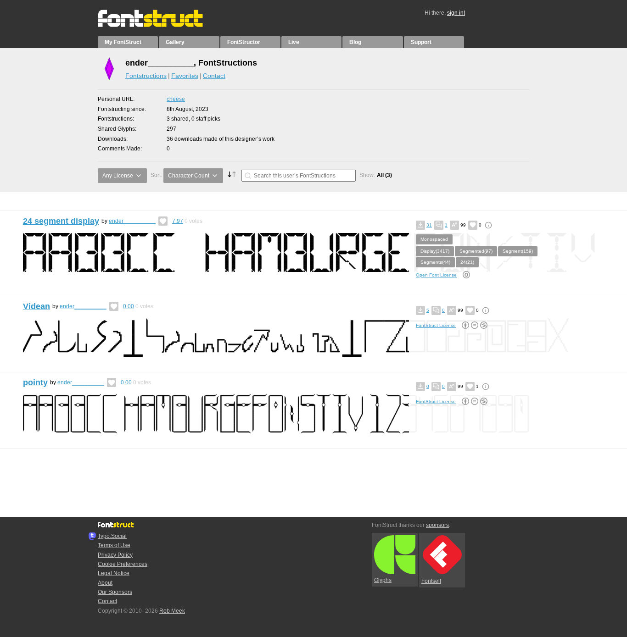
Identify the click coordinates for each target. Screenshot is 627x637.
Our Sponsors (115, 592)
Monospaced (434, 239)
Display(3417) (434, 251)
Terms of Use (114, 545)
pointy (35, 382)
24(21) (467, 262)
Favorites (184, 75)
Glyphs (383, 580)
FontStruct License (436, 325)
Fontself (431, 581)
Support (421, 42)
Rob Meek (172, 611)
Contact (214, 75)
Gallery (175, 42)
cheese (176, 99)
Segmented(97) (476, 251)
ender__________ (132, 221)
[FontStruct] (160, 25)
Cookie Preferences (122, 564)
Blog (355, 42)
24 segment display (61, 221)
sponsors (437, 525)
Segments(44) (435, 262)
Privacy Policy (115, 555)
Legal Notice (113, 573)
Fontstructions (146, 75)
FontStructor (243, 42)
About (105, 583)
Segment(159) (518, 251)
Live (293, 42)
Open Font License (436, 274)
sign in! (456, 13)
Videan (36, 306)
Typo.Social (112, 536)
